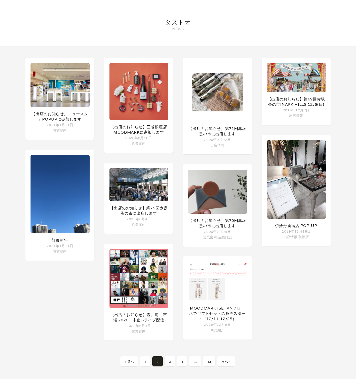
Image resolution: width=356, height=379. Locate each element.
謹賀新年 (60, 240)
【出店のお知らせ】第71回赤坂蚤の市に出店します (217, 131)
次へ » (226, 361)
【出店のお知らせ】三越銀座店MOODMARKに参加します (138, 129)
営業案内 (60, 130)
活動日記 (225, 237)
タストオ (178, 22)
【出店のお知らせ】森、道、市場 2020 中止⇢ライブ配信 (138, 317)
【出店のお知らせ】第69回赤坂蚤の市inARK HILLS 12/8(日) (296, 102)
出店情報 (217, 145)
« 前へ (129, 361)
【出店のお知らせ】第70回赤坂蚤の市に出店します (217, 223)
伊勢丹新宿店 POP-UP (296, 225)
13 (209, 361)
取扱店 (303, 236)
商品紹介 (217, 329)
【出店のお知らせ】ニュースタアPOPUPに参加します (59, 116)
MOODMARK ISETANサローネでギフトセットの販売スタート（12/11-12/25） (217, 313)
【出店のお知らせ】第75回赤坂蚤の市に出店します (139, 210)
